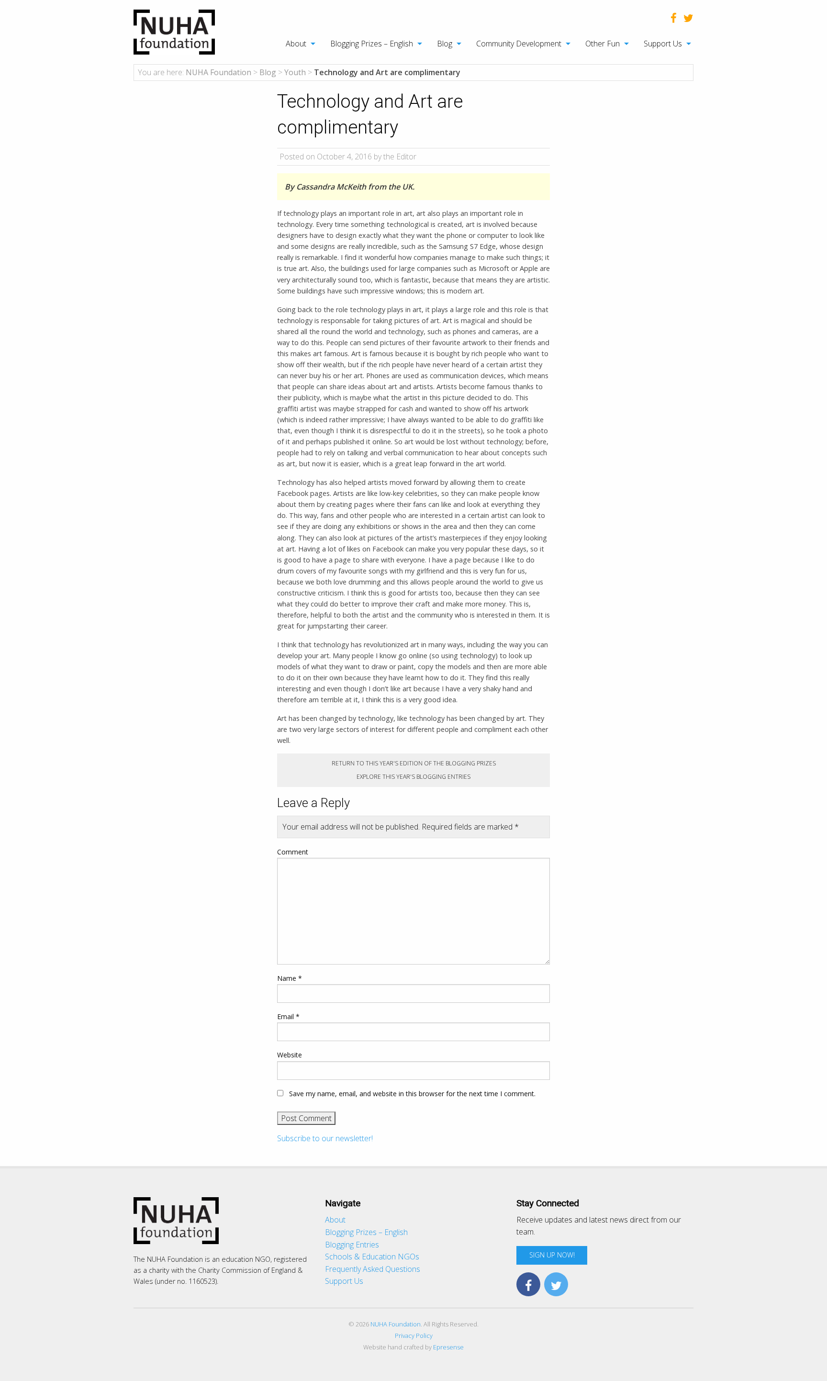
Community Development (518, 43)
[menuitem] (295, 43)
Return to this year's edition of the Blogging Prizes (414, 763)
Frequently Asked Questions (372, 1269)
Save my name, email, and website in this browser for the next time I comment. (412, 1093)
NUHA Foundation (395, 1324)
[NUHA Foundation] (174, 31)
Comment (292, 851)
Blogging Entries (352, 1244)
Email (288, 1016)
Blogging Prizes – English (371, 43)
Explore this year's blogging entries (413, 777)
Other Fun (602, 43)
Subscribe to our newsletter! (325, 1138)
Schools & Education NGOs (372, 1256)
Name (289, 978)
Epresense (448, 1347)
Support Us (663, 43)
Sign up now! (552, 1254)
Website (289, 1054)
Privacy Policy (414, 1335)
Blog (444, 43)
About (296, 43)
